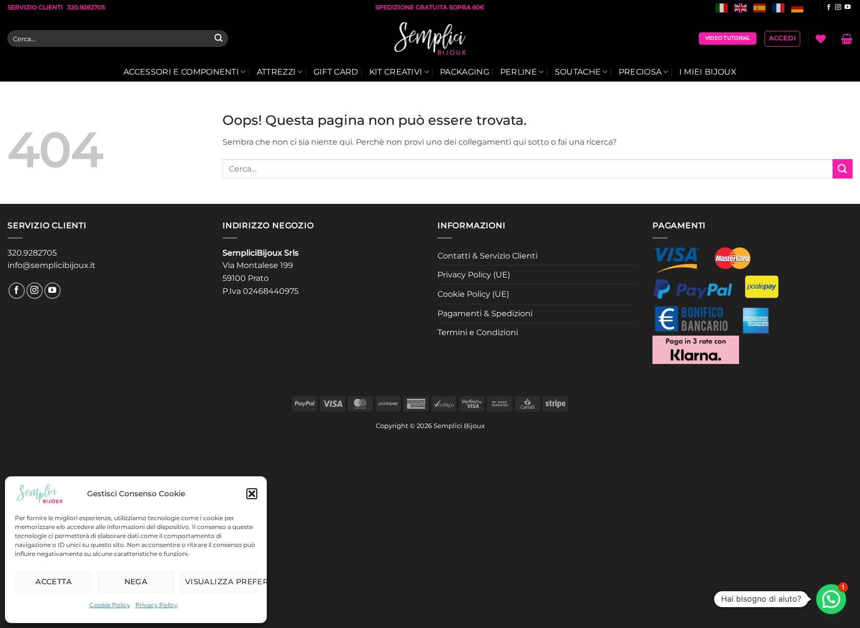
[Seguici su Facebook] (829, 7)
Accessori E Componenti (181, 72)
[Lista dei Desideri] (821, 39)
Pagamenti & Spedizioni (485, 313)
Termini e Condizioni (477, 332)
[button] (252, 494)
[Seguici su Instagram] (838, 7)
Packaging (464, 72)
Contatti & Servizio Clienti (487, 256)
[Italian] (722, 7)
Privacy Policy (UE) (473, 274)
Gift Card (336, 72)
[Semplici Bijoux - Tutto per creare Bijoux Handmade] (430, 39)
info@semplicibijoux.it (51, 265)
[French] (778, 7)
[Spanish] (759, 7)
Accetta (53, 581)
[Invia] (218, 38)
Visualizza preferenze (221, 581)
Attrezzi (276, 72)
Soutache (578, 72)
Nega (136, 581)
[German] (797, 7)
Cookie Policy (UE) (473, 294)
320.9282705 (32, 253)
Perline (518, 72)
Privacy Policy (156, 605)
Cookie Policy (110, 605)
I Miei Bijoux (708, 72)
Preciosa (640, 72)
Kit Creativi (396, 72)
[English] (741, 7)
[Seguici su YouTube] (848, 7)
